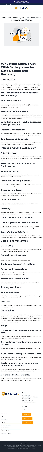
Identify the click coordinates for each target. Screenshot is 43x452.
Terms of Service (6, 430)
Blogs (3, 422)
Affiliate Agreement (6, 433)
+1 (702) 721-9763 (29, 400)
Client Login (27, 418)
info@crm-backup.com (30, 402)
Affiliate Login (27, 422)
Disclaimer (33, 448)
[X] (8, 4)
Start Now (26, 414)
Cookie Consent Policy (26, 448)
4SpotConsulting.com (20, 445)
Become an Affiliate (6, 425)
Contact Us (4, 419)
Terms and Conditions (12, 448)
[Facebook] (6, 4)
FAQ (3, 416)
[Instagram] (10, 4)
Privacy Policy (5, 427)
